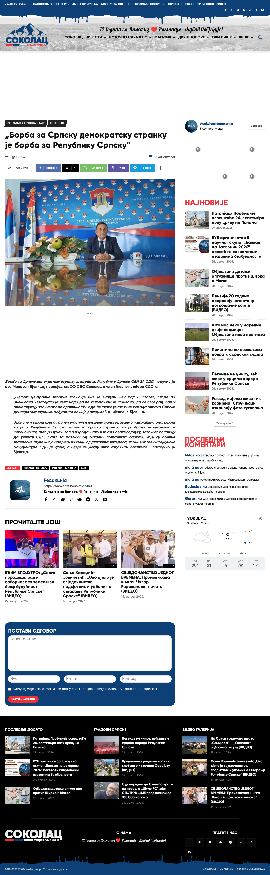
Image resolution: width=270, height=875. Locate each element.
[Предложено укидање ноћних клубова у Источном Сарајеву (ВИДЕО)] (106, 767)
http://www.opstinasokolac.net (68, 486)
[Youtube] (262, 10)
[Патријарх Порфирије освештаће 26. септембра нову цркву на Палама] (197, 220)
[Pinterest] (71, 500)
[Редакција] (24, 490)
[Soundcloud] (237, 10)
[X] (256, 10)
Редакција (55, 480)
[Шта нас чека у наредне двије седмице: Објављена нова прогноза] (197, 332)
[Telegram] (244, 10)
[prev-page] (7, 609)
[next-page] (14, 609)
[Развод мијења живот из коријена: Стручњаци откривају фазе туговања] (197, 405)
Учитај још (223, 423)
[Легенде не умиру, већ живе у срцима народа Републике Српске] (197, 381)
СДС (84, 468)
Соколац (57, 123)
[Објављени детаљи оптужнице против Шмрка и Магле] (197, 278)
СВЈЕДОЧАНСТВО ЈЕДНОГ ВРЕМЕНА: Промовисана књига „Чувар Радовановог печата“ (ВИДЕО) (147, 582)
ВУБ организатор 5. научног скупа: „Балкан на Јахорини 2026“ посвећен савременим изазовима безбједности (236, 247)
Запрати (256, 126)
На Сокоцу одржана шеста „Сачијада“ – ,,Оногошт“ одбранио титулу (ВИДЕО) (232, 742)
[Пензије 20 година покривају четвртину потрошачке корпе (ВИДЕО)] (197, 303)
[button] (260, 37)
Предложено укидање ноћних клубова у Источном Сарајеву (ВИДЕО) (146, 765)
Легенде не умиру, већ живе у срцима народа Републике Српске (235, 378)
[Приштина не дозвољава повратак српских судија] (197, 356)
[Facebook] (225, 10)
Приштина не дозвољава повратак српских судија (237, 352)
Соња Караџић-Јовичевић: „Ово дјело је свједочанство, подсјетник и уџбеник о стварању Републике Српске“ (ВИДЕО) (88, 584)
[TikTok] (250, 10)
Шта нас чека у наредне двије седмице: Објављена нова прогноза (238, 329)
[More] (160, 168)
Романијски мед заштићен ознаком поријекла (229, 479)
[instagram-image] (198, 149)
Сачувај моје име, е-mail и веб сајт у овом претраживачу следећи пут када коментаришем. (86, 689)
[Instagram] (231, 10)
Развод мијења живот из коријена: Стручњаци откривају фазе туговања (237, 403)
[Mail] (63, 499)
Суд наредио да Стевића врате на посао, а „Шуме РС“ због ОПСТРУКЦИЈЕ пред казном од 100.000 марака (147, 790)
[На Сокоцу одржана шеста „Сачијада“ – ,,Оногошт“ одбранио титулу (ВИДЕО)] (194, 745)
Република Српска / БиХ (26, 123)
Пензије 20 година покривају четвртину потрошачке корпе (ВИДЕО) (233, 302)
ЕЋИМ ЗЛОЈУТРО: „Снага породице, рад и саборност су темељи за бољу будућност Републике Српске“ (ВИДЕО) (30, 584)
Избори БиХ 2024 (35, 468)
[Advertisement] (135, 82)
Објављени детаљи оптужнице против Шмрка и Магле (238, 276)
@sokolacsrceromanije (216, 123)
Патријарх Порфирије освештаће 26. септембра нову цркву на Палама (238, 218)
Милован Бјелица (64, 468)
